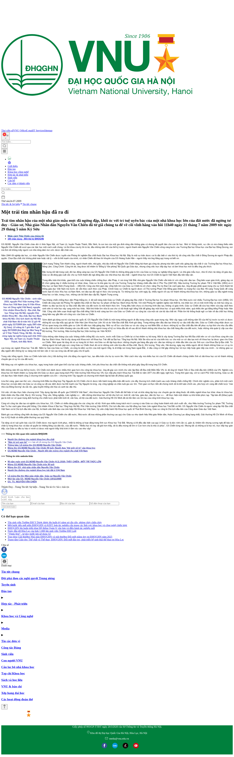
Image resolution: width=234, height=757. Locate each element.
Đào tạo (12, 169)
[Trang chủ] (96, 127)
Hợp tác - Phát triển (14, 603)
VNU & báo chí (11, 686)
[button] (117, 550)
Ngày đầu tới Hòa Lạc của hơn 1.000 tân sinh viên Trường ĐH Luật (42, 531)
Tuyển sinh (8, 584)
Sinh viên (12, 177)
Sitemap (48, 130)
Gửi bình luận (9, 507)
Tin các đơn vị (10, 641)
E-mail (29, 130)
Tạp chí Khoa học (13, 673)
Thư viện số (7, 130)
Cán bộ (11, 180)
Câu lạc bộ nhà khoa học (17, 667)
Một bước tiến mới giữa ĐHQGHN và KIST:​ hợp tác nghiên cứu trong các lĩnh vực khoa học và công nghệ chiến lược (67, 525)
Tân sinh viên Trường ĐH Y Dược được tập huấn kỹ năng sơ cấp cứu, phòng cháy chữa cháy (55, 522)
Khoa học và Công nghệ (17, 616)
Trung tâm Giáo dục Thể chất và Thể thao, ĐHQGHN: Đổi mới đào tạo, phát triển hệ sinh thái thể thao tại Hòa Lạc (66, 539)
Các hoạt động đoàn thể (17, 699)
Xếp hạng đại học (12, 693)
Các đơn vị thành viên (19, 183)
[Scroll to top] (4, 706)
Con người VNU (12, 660)
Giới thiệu (13, 166)
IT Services (38, 130)
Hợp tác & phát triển (18, 174)
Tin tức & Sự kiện (11, 204)
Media (5, 628)
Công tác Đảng (11, 647)
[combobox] (5, 136)
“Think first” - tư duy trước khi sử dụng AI (29, 534)
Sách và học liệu (11, 680)
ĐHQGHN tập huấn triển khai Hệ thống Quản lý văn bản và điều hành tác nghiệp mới (51, 528)
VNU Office (19, 130)
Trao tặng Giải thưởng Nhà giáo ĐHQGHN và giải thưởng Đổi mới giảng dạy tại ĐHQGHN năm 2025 (60, 536)
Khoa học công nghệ (18, 172)
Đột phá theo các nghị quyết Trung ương (28, 578)
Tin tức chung (29, 204)
